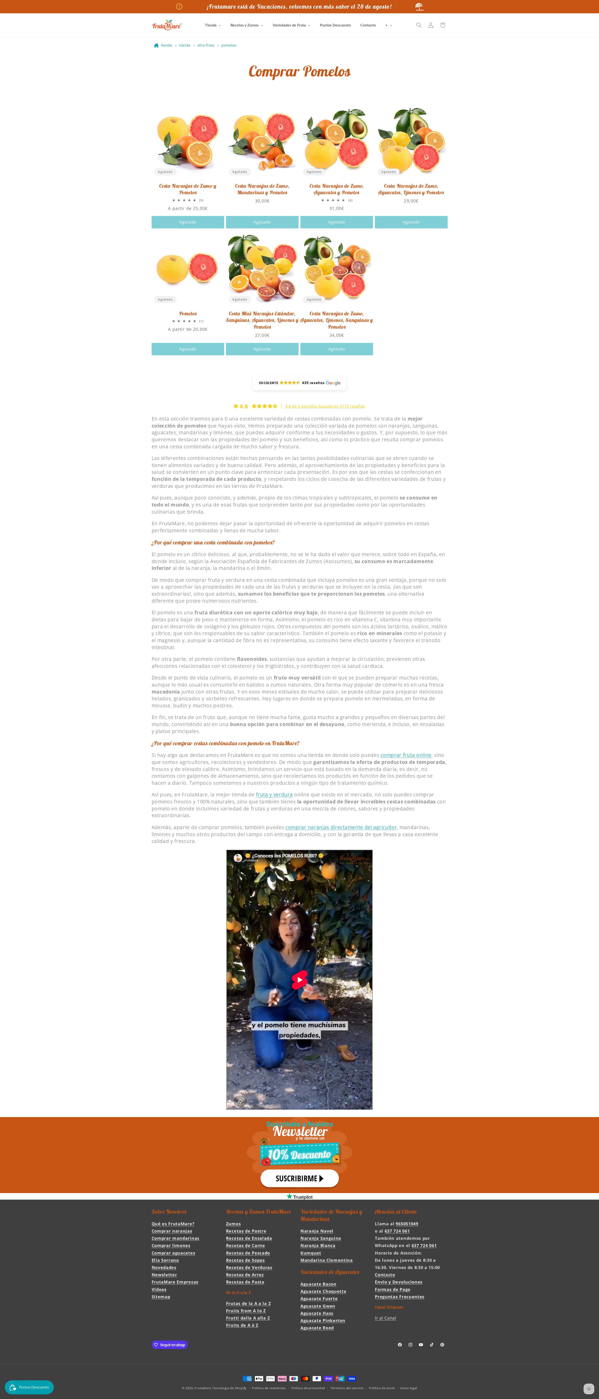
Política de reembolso (269, 1388)
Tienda (166, 45)
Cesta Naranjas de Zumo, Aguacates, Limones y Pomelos (411, 189)
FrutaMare (203, 1388)
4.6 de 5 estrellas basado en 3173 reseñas (325, 406)
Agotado (187, 222)
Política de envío (382, 1388)
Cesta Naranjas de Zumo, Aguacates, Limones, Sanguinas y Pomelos (336, 320)
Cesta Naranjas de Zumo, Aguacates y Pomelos (337, 189)
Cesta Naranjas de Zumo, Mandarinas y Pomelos (262, 189)
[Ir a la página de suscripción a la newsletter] (299, 1155)
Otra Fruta (206, 45)
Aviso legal (408, 1388)
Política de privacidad (308, 1388)
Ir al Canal (385, 1318)
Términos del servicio (347, 1388)
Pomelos (229, 45)
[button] (419, 25)
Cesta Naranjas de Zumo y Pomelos (187, 189)
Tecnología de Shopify (229, 1388)
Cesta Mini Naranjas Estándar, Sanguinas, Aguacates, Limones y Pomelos (262, 320)
